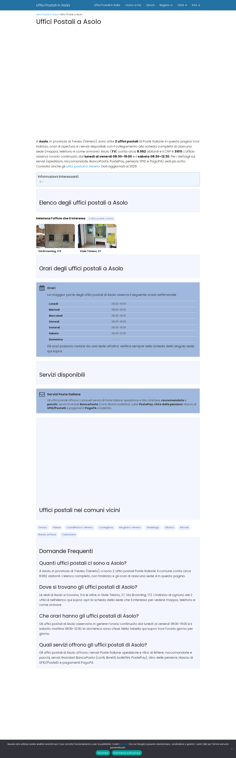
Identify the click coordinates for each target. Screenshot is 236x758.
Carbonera (69, 534)
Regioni (164, 5)
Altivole (184, 527)
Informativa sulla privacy (127, 752)
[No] (231, 749)
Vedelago (153, 527)
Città (180, 5)
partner (124, 744)
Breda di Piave (47, 534)
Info (194, 5)
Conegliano (106, 527)
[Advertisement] (118, 51)
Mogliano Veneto (130, 527)
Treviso (42, 527)
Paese (57, 527)
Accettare (102, 752)
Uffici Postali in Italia (53, 5)
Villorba (169, 527)
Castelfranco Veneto (80, 527)
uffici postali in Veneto (83, 166)
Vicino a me (133, 5)
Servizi (150, 5)
